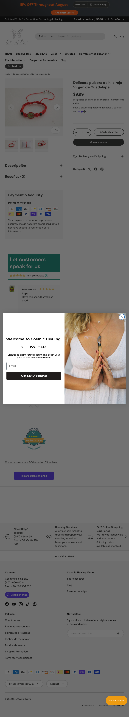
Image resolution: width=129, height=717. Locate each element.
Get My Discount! (34, 376)
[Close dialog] (122, 316)
